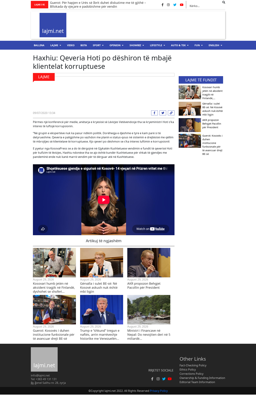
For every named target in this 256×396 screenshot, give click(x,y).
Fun (197, 45)
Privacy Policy (159, 391)
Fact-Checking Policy (193, 365)
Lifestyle (156, 45)
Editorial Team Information (197, 382)
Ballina (39, 45)
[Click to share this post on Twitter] (162, 112)
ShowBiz (135, 45)
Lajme (54, 45)
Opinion (115, 45)
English (214, 45)
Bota (83, 45)
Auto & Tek (178, 45)
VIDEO (71, 45)
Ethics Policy (188, 369)
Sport (97, 45)
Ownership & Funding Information (202, 378)
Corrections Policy (191, 374)
